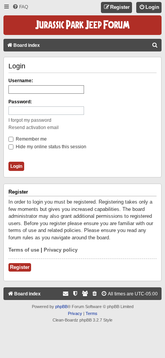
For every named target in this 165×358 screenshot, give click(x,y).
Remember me (31, 139)
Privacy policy (61, 250)
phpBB (61, 306)
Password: (20, 101)
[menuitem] (20, 7)
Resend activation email (33, 127)
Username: (20, 80)
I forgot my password (29, 120)
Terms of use (23, 250)
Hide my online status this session (50, 146)
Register (20, 267)
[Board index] (82, 25)
